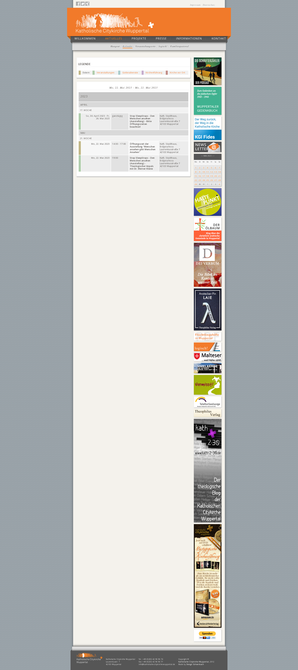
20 (215, 176)
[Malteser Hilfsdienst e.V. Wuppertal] (207, 357)
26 (211, 180)
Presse (161, 38)
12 (211, 172)
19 (211, 176)
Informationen (189, 38)
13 (215, 172)
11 (207, 172)
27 (215, 180)
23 (199, 180)
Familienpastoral (179, 46)
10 (203, 172)
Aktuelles (113, 38)
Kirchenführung (154, 72)
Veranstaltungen (106, 72)
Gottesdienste (130, 72)
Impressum (195, 4)
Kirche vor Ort (177, 72)
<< (202, 156)
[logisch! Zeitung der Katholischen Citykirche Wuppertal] (207, 347)
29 (196, 184)
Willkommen (85, 38)
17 (203, 176)
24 (203, 180)
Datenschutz (209, 4)
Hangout (115, 46)
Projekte (139, 38)
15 (196, 176)
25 (207, 180)
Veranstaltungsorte (145, 46)
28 (219, 180)
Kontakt (219, 38)
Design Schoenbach (195, 664)
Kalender (127, 46)
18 (207, 176)
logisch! (163, 46)
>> (213, 156)
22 (196, 180)
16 (199, 176)
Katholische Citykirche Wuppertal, (193, 662)
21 (219, 176)
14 (219, 172)
